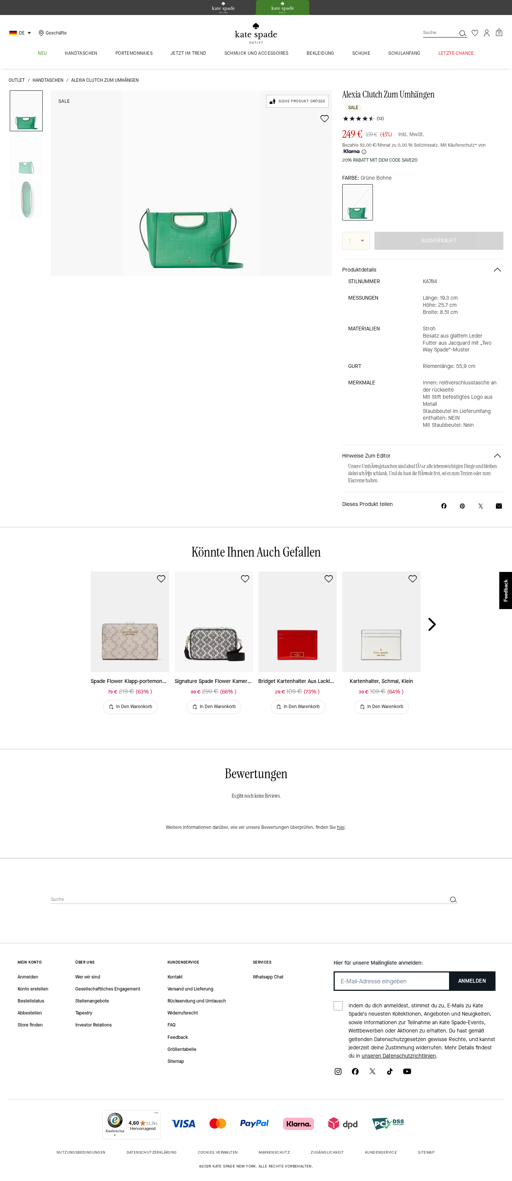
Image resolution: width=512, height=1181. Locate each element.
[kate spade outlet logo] (256, 33)
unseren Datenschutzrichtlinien (399, 1055)
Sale (64, 101)
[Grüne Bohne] (357, 202)
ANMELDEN (472, 980)
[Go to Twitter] (372, 1074)
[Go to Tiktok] (389, 1074)
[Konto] (486, 33)
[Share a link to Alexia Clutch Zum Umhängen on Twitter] (480, 506)
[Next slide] (438, 625)
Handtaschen (48, 80)
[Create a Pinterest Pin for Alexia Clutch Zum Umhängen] (462, 506)
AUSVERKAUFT (438, 240)
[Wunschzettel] (474, 33)
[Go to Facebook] (355, 1074)
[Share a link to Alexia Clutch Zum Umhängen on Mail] (498, 506)
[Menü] (156, 1114)
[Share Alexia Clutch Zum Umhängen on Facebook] (444, 505)
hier (340, 827)
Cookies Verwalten (218, 1152)
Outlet (17, 80)
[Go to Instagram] (338, 1074)
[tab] (223, 7)
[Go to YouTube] (407, 1074)
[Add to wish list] (324, 118)
